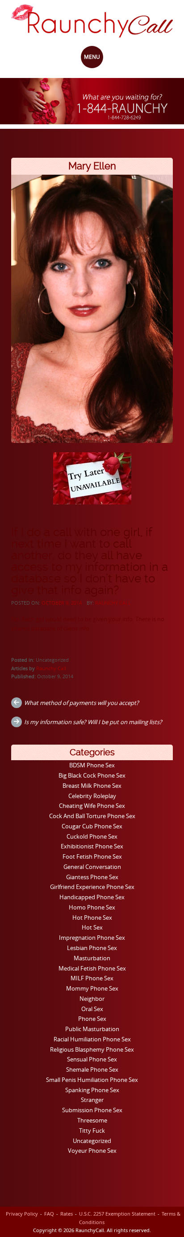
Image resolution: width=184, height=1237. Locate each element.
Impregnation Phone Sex (92, 938)
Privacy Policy (22, 1213)
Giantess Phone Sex (92, 877)
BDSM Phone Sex (92, 765)
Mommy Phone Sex (92, 988)
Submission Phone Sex (92, 1110)
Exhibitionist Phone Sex (92, 846)
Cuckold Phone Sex (92, 836)
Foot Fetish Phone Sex (92, 856)
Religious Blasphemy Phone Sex (92, 1049)
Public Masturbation (92, 1029)
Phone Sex (92, 1019)
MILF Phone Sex (92, 978)
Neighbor (92, 999)
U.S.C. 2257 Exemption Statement (117, 1213)
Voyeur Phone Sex (92, 1151)
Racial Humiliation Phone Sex (92, 1039)
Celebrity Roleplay (92, 796)
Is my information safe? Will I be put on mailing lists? (93, 722)
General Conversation (92, 867)
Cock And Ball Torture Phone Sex (92, 816)
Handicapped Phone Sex (92, 897)
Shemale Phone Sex (92, 1069)
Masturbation (92, 958)
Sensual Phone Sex (92, 1059)
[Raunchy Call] (92, 20)
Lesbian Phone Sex (92, 948)
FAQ (49, 1213)
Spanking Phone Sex (92, 1090)
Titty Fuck (92, 1130)
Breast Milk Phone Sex (92, 786)
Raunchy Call (113, 602)
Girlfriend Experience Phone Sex (92, 887)
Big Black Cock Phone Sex (92, 775)
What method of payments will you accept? (81, 703)
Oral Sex (92, 1009)
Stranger (92, 1100)
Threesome (92, 1120)
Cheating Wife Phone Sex (92, 806)
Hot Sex (92, 927)
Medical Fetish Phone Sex (92, 968)
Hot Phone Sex (92, 917)
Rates (66, 1213)
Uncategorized (92, 1141)
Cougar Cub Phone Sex (92, 826)
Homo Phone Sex (92, 907)
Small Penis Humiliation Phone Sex (92, 1080)
